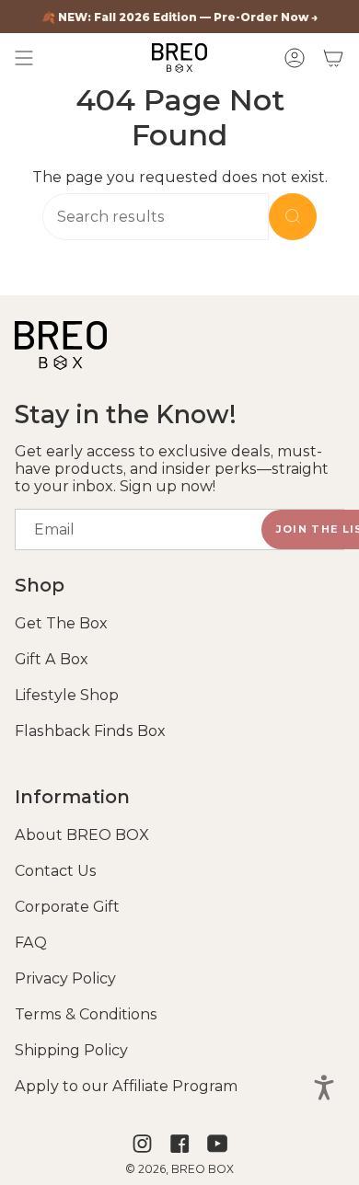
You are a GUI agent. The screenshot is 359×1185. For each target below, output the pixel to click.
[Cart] (333, 58)
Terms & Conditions (86, 1014)
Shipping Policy (71, 1050)
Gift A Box (51, 659)
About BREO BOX (82, 835)
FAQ (31, 942)
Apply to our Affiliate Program (126, 1086)
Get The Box (61, 623)
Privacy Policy (65, 978)
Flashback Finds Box (90, 731)
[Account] (295, 58)
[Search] (293, 216)
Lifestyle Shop (67, 695)
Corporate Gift (67, 906)
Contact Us (56, 871)
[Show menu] (24, 58)
